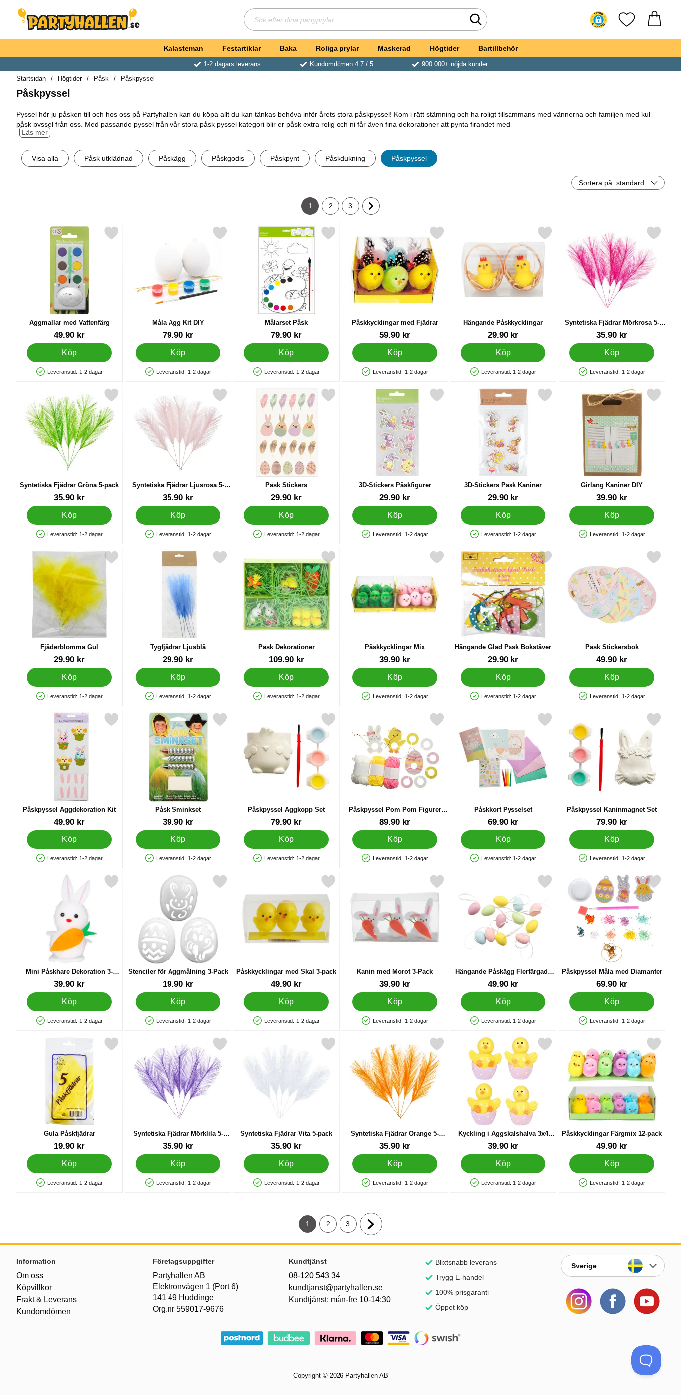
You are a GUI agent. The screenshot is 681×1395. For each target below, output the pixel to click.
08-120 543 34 (314, 1275)
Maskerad (394, 48)
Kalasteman (183, 48)
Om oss (29, 1275)
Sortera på (611, 183)
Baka (288, 48)
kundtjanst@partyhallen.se (336, 1287)
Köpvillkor (34, 1287)
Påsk (101, 78)
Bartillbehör (498, 48)
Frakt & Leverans (46, 1299)
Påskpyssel (138, 78)
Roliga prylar (337, 48)
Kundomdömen (43, 1311)
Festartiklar (241, 48)
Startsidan (31, 78)
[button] (598, 19)
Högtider (444, 48)
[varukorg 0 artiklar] (654, 19)
